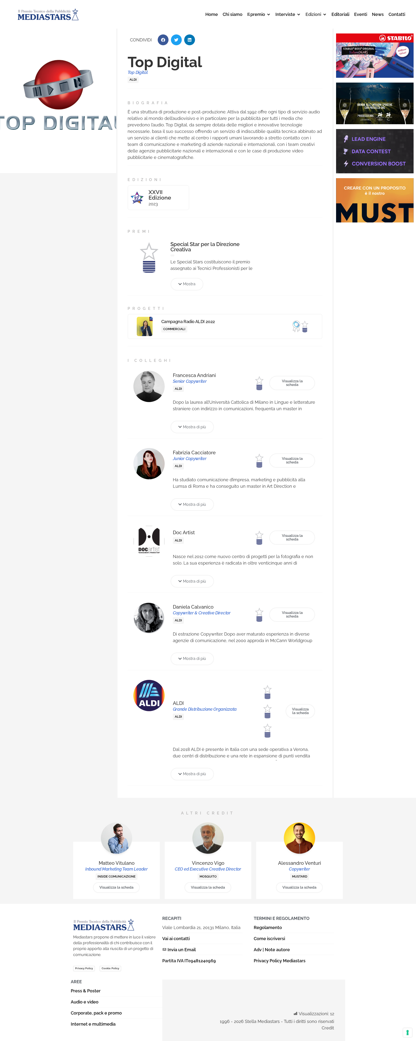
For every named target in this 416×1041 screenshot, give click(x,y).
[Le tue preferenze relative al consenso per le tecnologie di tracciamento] (407, 1032)
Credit (328, 1027)
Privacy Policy (84, 968)
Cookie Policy (110, 968)
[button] (259, 14)
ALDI (133, 79)
